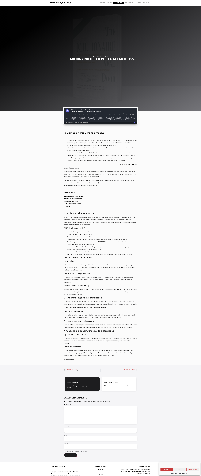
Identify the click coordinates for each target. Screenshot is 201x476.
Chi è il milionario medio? (71, 201)
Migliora (120, 3)
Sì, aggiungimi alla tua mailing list (76, 451)
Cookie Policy (174, 473)
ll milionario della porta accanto (74, 196)
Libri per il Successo (58, 466)
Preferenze (192, 469)
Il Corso (138, 3)
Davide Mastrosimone (134, 472)
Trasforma (129, 3)
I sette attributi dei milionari (73, 204)
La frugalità (67, 206)
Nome (66, 427)
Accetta (166, 469)
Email (66, 435)
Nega (179, 469)
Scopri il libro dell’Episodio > (128, 164)
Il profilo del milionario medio (73, 199)
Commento (68, 404)
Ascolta (102, 3)
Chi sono (146, 3)
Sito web (66, 443)
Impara (109, 3)
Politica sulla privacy (182, 473)
